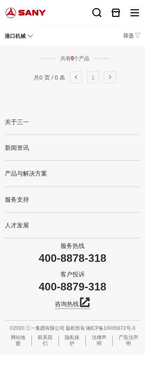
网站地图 (18, 340)
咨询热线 (67, 303)
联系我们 (45, 340)
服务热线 (72, 245)
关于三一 (17, 121)
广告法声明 (128, 340)
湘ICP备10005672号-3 (110, 328)
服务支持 (17, 199)
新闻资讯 (17, 147)
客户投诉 (72, 274)
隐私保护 (72, 340)
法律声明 (99, 340)
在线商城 (115, 12)
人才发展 (17, 225)
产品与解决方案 (26, 173)
